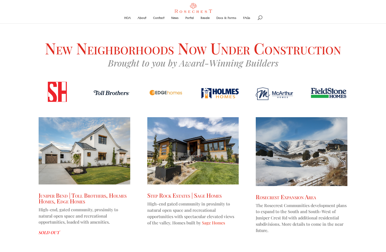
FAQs (246, 19)
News (175, 19)
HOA (127, 19)
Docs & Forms (226, 19)
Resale (205, 19)
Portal (189, 19)
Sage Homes (213, 222)
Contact (158, 19)
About (142, 19)
